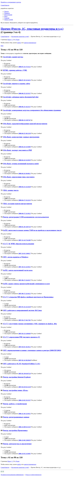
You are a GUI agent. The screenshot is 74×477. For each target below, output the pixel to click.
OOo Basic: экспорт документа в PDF (17, 150)
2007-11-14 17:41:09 (24, 240)
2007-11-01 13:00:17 (24, 253)
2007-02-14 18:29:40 (24, 360)
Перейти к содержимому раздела (11, 2)
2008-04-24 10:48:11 (24, 173)
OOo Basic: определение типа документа (18, 177)
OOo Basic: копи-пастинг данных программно (21, 137)
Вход (5, 16)
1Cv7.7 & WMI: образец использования (18, 244)
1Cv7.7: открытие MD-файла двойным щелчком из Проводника (28, 297)
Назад (9, 39)
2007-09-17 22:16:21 (24, 293)
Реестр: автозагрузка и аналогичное (17, 444)
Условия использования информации (12, 474)
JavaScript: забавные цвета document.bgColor (21, 97)
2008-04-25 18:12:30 (24, 133)
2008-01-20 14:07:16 (24, 227)
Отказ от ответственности (33, 474)
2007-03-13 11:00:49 (24, 333)
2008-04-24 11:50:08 (24, 147)
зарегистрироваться (30, 42)
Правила (7, 13)
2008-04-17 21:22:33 (24, 200)
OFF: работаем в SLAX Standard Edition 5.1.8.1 (21, 364)
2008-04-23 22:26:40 (24, 187)
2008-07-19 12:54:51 (24, 80)
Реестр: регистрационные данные (16, 417)
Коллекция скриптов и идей (20, 36)
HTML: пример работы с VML (15, 70)
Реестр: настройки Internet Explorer (17, 377)
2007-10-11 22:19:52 (24, 267)
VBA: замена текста (10, 190)
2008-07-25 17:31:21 (24, 66)
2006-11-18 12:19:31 (24, 413)
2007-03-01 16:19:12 (24, 347)
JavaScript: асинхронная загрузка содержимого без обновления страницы (32, 110)
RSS (2, 46)
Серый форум (5, 5)
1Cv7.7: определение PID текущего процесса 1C (21, 337)
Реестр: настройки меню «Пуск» (15, 390)
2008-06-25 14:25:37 (24, 106)
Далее (17, 39)
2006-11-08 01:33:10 (24, 427)
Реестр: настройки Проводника (15, 430)
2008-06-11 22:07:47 (24, 120)
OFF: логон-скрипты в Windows (15, 257)
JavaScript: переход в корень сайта (16, 84)
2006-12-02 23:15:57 (24, 400)
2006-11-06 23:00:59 (24, 440)
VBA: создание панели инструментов (17, 204)
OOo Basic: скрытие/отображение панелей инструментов (25, 124)
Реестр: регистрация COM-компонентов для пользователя (26, 217)
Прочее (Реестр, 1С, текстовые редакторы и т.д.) (32, 28)
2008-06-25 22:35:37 (24, 93)
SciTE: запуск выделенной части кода (17, 270)
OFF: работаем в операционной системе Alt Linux (22, 310)
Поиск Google (8, 19)
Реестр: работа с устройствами (15, 404)
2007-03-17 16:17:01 (24, 320)
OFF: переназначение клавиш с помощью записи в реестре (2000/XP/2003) (32, 350)
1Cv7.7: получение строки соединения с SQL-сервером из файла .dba (30, 324)
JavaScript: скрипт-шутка (13, 57)
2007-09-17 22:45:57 (24, 280)
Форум (6, 11)
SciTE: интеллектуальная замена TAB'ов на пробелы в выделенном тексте (32, 230)
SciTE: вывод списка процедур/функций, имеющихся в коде (26, 284)
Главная (6, 18)
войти (19, 42)
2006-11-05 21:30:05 (24, 453)
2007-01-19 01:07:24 (24, 373)
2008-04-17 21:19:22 (24, 213)
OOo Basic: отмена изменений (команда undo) (21, 164)
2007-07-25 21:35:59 (24, 307)
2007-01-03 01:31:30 (24, 387)
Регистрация (8, 14)
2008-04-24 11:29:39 (24, 160)
